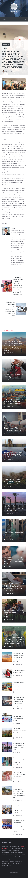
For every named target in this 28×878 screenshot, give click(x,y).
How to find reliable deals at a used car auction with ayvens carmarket (14, 401)
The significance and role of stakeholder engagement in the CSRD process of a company (18, 701)
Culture (6, 44)
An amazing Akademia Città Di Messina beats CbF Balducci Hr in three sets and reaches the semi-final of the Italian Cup (18, 285)
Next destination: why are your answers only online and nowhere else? (13, 508)
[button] (26, 19)
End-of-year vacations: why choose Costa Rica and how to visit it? (12, 481)
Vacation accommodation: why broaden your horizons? (13, 535)
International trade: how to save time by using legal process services (13, 455)
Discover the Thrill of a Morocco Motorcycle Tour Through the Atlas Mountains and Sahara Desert (13, 345)
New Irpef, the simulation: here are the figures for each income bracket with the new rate (10, 309)
